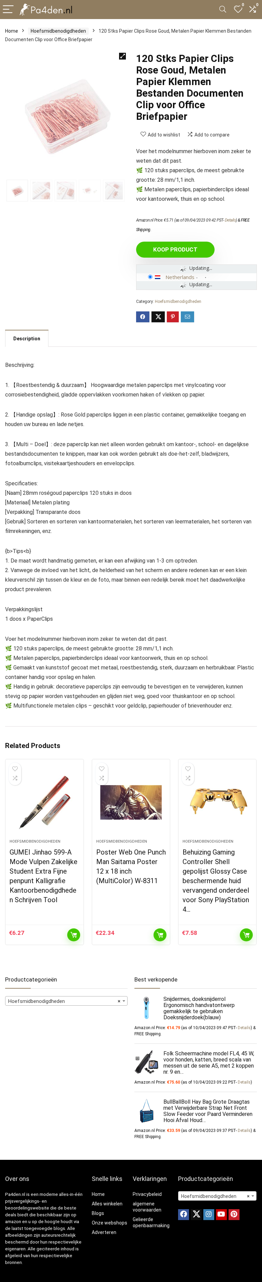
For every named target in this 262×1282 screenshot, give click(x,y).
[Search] (223, 10)
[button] (122, 56)
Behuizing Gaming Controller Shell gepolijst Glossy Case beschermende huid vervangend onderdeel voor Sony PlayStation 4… (216, 880)
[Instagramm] (208, 1214)
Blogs (98, 1213)
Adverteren (104, 1232)
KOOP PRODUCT (175, 249)
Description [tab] (26, 338)
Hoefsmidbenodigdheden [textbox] (64, 1001)
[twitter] (196, 1214)
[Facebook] (183, 1214)
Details (230, 220)
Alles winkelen (107, 1203)
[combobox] (66, 1001)
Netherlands (179, 277)
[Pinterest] (234, 1214)
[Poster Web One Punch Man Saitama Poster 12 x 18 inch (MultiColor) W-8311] (131, 802)
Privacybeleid (147, 1194)
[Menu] (8, 10)
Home (11, 31)
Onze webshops (109, 1223)
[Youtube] (221, 1214)
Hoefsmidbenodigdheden (58, 31)
